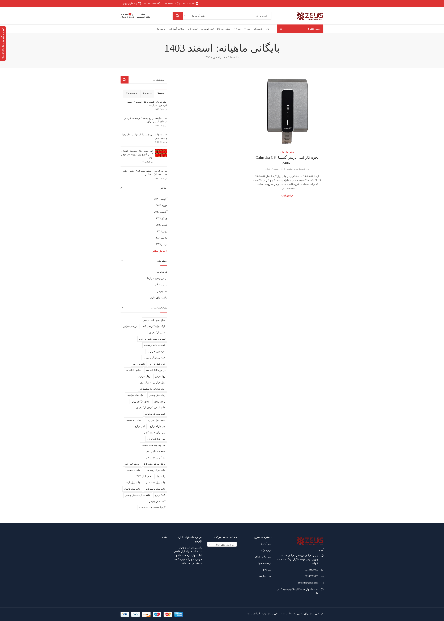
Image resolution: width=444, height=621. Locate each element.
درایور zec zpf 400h (155, 370)
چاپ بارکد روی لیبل (155, 470)
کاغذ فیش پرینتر (157, 501)
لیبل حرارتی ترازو (156, 438)
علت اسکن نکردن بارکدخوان (150, 407)
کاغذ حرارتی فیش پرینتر (137, 495)
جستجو (178, 16)
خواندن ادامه (287, 195)
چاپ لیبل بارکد (133, 482)
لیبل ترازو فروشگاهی (154, 432)
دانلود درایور (139, 363)
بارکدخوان (162, 271)
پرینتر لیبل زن (132, 463)
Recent (161, 93)
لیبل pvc (267, 569)
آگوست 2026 (160, 199)
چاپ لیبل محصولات (155, 488)
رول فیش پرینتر (157, 395)
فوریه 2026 (161, 205)
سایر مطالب (161, 284)
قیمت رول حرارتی (156, 420)
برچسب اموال (264, 563)
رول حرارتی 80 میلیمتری (152, 388)
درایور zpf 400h (133, 370)
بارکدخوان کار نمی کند (154, 326)
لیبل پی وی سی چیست (153, 445)
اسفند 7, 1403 (272, 169)
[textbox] (222, 544)
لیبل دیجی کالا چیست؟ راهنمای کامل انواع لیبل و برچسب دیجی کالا (137, 154)
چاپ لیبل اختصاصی (155, 482)
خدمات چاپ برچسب (154, 345)
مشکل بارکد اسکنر (155, 457)
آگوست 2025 (160, 212)
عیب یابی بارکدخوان (155, 413)
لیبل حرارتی (265, 576)
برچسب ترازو (130, 326)
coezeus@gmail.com (308, 582)
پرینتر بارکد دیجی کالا (154, 463)
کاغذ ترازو (160, 495)
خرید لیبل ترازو (157, 363)
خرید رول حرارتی (156, 351)
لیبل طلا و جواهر (263, 556)
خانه (236, 57)
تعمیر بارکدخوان (157, 332)
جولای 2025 (161, 218)
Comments (131, 93)
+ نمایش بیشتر (159, 251)
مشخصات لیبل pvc (156, 451)
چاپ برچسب (133, 470)
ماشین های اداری (287, 152)
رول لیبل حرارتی (135, 395)
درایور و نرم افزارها (157, 278)
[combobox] (222, 544)
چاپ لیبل (160, 476)
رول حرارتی (144, 376)
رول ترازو (160, 376)
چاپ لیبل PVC (143, 476)
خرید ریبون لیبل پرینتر (154, 357)
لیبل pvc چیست (133, 420)
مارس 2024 (161, 238)
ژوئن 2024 (162, 231)
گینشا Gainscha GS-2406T (152, 507)
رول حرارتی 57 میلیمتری (152, 382)
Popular (147, 93)
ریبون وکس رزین (140, 401)
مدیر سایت (292, 169)
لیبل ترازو (140, 426)
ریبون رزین (159, 401)
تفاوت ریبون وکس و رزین (152, 338)
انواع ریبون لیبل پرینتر (154, 320)
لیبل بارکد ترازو (157, 426)
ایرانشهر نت (253, 613)
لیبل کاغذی (266, 543)
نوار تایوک (266, 550)
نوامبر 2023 (161, 244)
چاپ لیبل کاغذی (132, 488)
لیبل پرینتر (162, 291)
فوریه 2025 (161, 225)
